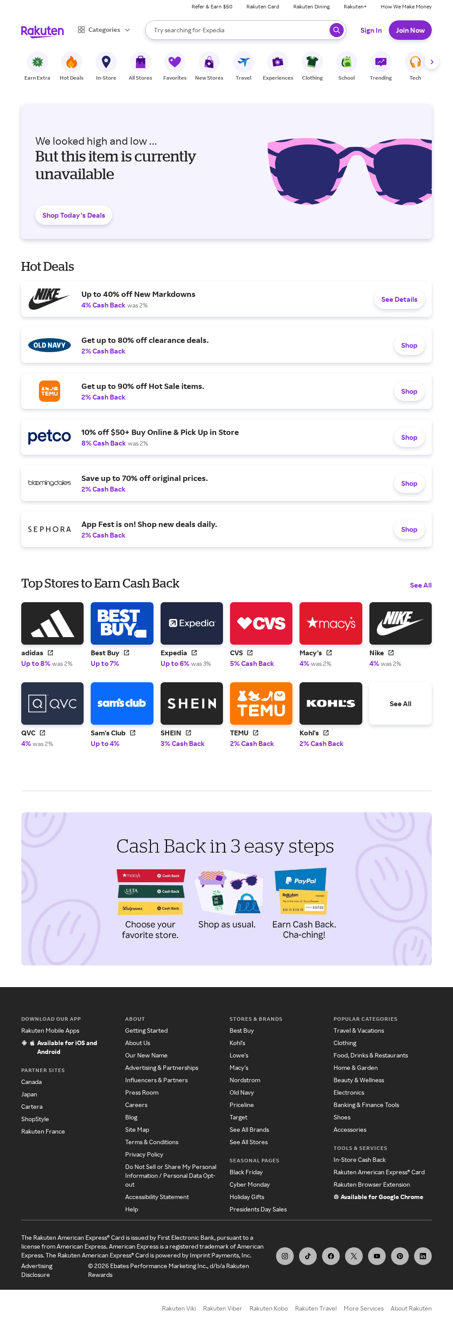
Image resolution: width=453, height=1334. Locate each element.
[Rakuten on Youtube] (377, 1256)
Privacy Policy (144, 1154)
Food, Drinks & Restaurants (371, 1055)
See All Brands (249, 1129)
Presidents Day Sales (258, 1209)
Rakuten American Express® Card (379, 1172)
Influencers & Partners (156, 1080)
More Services (364, 1308)
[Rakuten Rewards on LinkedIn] (423, 1256)
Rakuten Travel (316, 1308)
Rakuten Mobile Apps (50, 1030)
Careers (136, 1104)
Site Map (137, 1129)
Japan (29, 1094)
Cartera (31, 1106)
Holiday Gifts (247, 1196)
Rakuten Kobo (269, 1308)
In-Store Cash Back (360, 1159)
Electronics (349, 1092)
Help (131, 1209)
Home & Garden (356, 1067)
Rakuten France (43, 1131)
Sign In (371, 30)
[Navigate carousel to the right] (432, 62)
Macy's (239, 1067)
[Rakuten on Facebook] (331, 1256)
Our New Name (146, 1055)
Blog (131, 1117)
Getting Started (146, 1030)
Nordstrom (245, 1080)
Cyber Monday (250, 1184)
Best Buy (242, 1030)
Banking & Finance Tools (366, 1104)
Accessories (350, 1129)
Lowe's (239, 1055)
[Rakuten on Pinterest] (400, 1256)
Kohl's (237, 1042)
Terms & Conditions (151, 1142)
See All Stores (249, 1142)
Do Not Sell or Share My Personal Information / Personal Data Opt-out (170, 1175)
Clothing (345, 1042)
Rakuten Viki (179, 1308)
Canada (31, 1081)
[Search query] (336, 30)
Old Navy (242, 1092)
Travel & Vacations (359, 1030)
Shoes (342, 1117)
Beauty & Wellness (359, 1080)
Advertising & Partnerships (161, 1067)
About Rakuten (411, 1308)
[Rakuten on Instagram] (285, 1256)
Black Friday (246, 1172)
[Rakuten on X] (354, 1256)
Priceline (242, 1104)
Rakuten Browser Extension (372, 1184)
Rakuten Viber (222, 1308)
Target (238, 1117)
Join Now (410, 30)
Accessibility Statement (157, 1196)
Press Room (141, 1092)
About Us (137, 1042)
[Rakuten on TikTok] (308, 1256)
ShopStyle (35, 1119)
